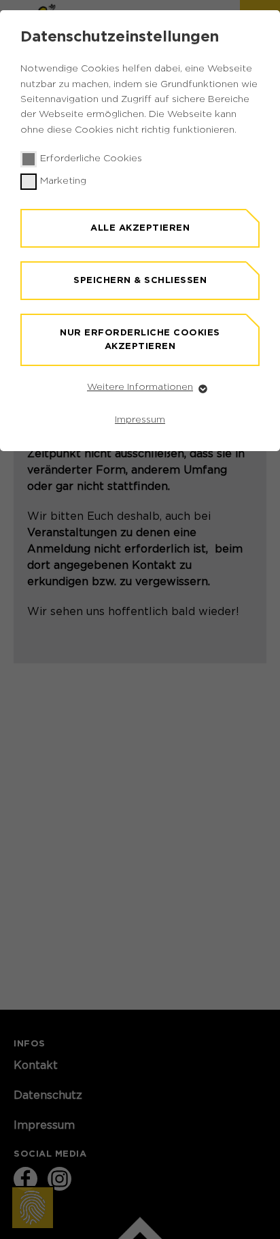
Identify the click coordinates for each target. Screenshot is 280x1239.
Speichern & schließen (140, 280)
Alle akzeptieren (140, 227)
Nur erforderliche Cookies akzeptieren (140, 339)
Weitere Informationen (140, 387)
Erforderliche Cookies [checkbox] (91, 158)
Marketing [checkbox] (63, 181)
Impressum (140, 420)
